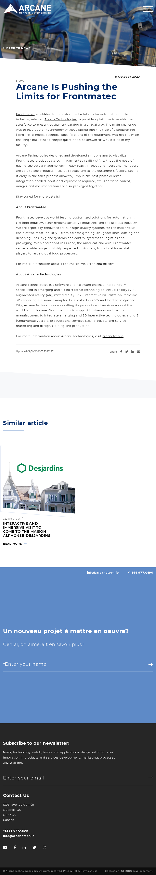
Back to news (17, 48)
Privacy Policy (71, 871)
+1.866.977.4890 (140, 572)
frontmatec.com (101, 264)
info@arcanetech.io (103, 572)
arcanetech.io (113, 336)
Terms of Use (89, 871)
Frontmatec (25, 114)
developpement (136, 871)
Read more (12, 544)
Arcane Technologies (60, 119)
